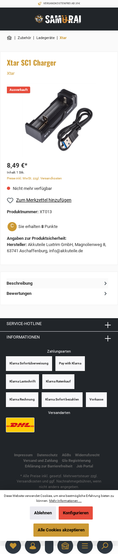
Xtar (10, 73)
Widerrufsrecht (87, 455)
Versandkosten (29, 481)
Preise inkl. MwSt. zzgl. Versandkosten (34, 178)
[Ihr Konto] (33, 546)
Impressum (23, 455)
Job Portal (84, 466)
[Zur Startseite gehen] (59, 19)
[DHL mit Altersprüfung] (20, 425)
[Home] (65, 546)
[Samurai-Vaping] (9, 38)
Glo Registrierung (76, 461)
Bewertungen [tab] (19, 293)
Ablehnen (43, 512)
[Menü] (85, 546)
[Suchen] (105, 546)
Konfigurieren (75, 512)
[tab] (57, 283)
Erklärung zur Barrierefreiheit (48, 466)
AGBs (66, 455)
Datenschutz (47, 455)
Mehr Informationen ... (65, 501)
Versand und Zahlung (40, 461)
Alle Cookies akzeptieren (61, 529)
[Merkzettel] (13, 546)
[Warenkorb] (49, 546)
